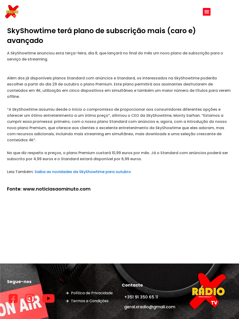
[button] (207, 12)
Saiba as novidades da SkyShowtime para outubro (83, 171)
